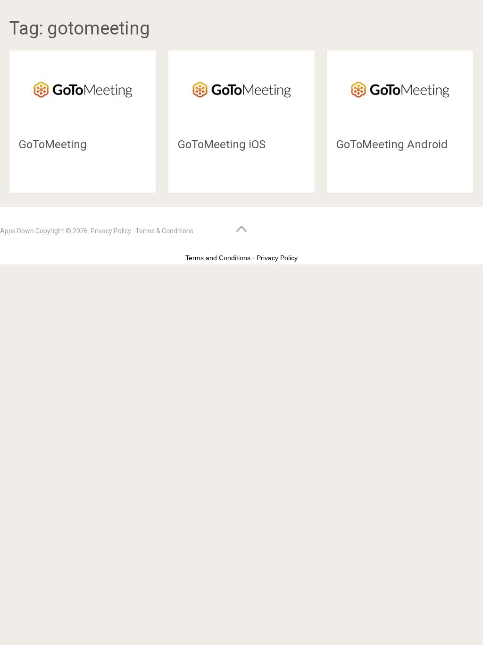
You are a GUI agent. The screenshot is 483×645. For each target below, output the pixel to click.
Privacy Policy (111, 231)
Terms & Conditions (164, 231)
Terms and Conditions (217, 258)
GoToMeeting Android (392, 144)
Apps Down (17, 231)
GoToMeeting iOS (222, 144)
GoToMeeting (53, 144)
